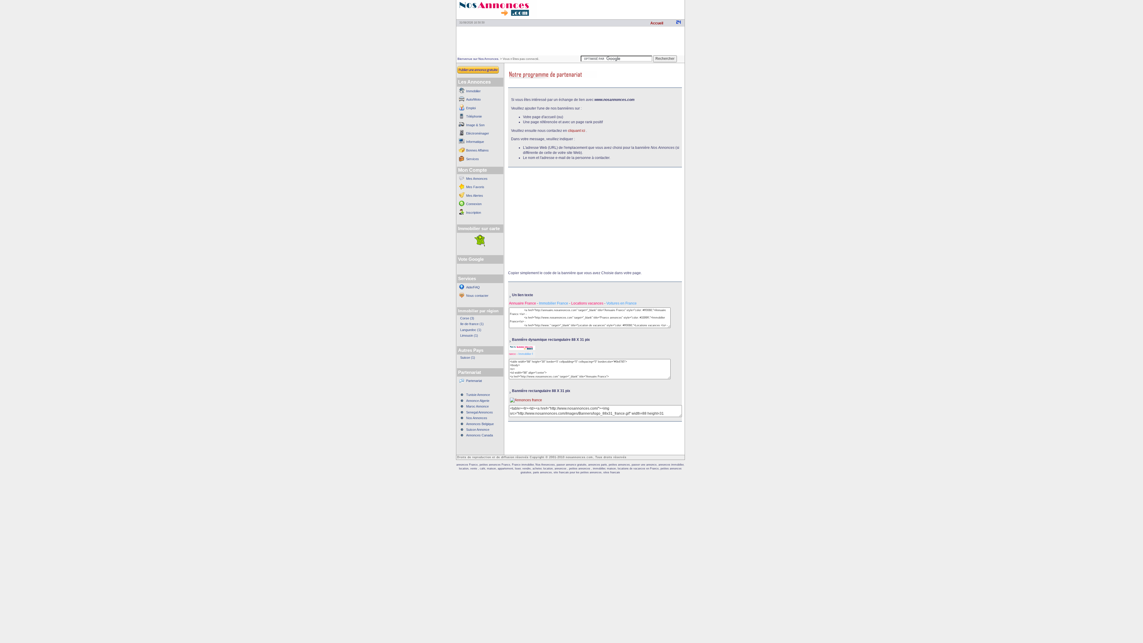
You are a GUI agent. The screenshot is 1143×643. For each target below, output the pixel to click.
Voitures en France (621, 303)
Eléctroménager (477, 133)
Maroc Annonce (477, 406)
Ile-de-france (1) (472, 324)
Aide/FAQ (473, 287)
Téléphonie (474, 116)
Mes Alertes (474, 195)
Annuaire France (523, 303)
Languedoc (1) (470, 330)
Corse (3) (467, 318)
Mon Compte (472, 170)
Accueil (656, 23)
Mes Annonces (477, 178)
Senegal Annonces (479, 412)
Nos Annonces (476, 418)
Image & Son (475, 125)
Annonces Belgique (480, 424)
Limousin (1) (469, 335)
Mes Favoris (475, 187)
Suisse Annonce (477, 429)
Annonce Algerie (477, 400)
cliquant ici (576, 131)
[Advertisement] (615, 9)
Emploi (471, 108)
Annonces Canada (479, 435)
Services (472, 159)
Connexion (474, 204)
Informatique (475, 141)
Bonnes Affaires (477, 150)
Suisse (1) (467, 357)
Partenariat (474, 381)
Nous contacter (477, 295)
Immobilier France (553, 303)
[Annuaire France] (522, 349)
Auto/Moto (473, 99)
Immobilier (473, 91)
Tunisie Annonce (478, 395)
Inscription (473, 212)
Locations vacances (587, 303)
